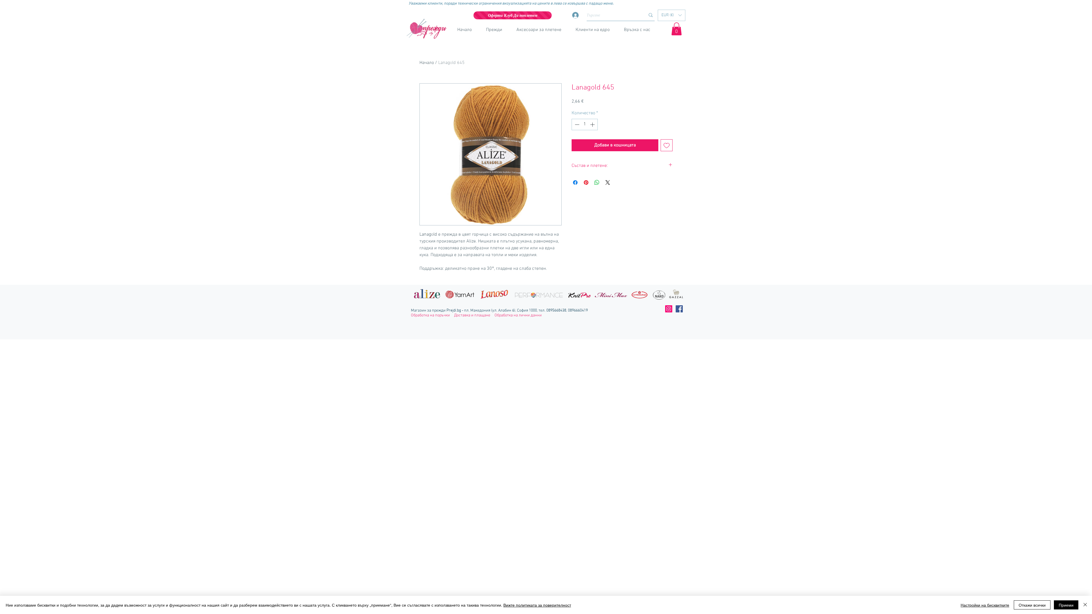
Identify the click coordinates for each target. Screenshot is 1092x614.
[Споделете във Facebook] (575, 182)
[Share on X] (607, 182)
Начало (426, 63)
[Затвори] (1085, 604)
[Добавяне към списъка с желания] (667, 145)
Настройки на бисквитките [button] (985, 605)
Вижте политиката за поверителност (537, 605)
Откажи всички (1032, 605)
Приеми (1066, 605)
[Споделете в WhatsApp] (596, 182)
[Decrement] (576, 124)
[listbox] (671, 15)
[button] (671, 15)
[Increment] (593, 124)
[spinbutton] (584, 124)
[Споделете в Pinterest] (586, 182)
